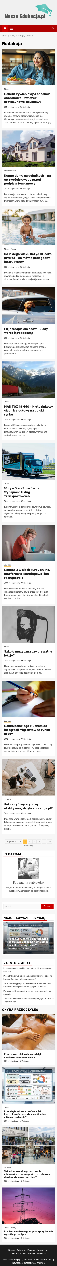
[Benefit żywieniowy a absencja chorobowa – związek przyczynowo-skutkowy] (28, 67)
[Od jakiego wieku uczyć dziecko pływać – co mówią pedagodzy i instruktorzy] (28, 227)
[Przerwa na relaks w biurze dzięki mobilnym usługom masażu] (28, 1032)
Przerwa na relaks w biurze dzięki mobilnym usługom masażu (23, 1055)
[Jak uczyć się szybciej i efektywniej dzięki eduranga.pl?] (28, 777)
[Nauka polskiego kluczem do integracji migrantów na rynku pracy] (28, 699)
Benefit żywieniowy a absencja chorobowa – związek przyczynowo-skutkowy (27, 98)
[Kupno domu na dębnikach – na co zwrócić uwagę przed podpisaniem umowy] (28, 148)
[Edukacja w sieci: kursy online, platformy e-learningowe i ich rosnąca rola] (28, 543)
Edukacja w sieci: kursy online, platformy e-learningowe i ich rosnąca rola (27, 574)
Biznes (7, 89)
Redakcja (26, 107)
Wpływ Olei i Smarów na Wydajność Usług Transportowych (21, 492)
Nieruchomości (10, 171)
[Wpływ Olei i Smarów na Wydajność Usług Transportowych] (28, 461)
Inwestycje (42, 1250)
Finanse (31, 1250)
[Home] (5, 28)
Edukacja (7, 565)
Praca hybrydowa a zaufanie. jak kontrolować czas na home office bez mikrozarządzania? (28, 942)
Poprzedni (11, 841)
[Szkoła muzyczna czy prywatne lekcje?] (28, 624)
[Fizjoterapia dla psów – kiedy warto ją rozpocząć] (28, 305)
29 (49, 841)
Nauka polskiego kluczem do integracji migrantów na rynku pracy (27, 730)
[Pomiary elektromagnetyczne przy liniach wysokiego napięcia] (28, 1205)
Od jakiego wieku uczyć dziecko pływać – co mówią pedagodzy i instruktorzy (28, 258)
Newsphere (18, 1263)
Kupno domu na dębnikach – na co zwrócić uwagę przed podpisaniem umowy (27, 179)
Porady (13, 249)
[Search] (53, 28)
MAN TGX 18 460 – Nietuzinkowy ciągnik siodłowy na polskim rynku (28, 410)
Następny (28, 846)
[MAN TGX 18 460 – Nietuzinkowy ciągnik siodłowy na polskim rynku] (28, 379)
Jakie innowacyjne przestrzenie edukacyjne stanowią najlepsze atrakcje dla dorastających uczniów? (27, 1174)
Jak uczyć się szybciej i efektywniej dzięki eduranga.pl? (28, 806)
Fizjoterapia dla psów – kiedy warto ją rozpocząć (26, 331)
